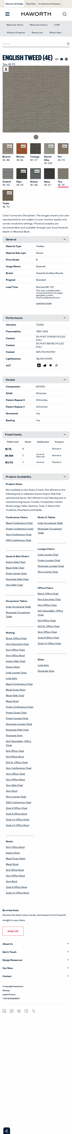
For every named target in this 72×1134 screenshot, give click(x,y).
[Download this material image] (6, 69)
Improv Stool (13, 666)
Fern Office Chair (15, 649)
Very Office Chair (15, 773)
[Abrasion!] (39, 365)
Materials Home (15, 24)
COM (56, 24)
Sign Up (13, 931)
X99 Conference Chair (18, 540)
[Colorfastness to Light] (51, 365)
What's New (56, 32)
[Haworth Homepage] (36, 14)
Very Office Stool (15, 779)
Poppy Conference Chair (19, 528)
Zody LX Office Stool (17, 825)
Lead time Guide (44, 303)
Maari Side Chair (15, 567)
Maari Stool (12, 701)
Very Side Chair (14, 584)
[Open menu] (7, 14)
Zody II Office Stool (16, 813)
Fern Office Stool (15, 655)
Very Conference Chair (19, 534)
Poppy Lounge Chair (17, 718)
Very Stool (11, 790)
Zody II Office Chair (16, 808)
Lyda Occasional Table (18, 606)
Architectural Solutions (49, 3)
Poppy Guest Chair (16, 573)
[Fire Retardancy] (45, 365)
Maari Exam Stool (15, 689)
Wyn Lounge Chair (16, 796)
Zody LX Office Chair (17, 819)
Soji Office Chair (15, 750)
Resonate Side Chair (17, 579)
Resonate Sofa (14, 735)
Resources (37, 32)
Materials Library (39, 24)
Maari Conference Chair (19, 523)
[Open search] (64, 14)
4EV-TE (9, 462)
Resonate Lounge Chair (19, 724)
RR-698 (9, 455)
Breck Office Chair (16, 638)
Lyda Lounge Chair (16, 672)
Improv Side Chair (15, 562)
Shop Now (30, 3)
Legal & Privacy (9, 994)
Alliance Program (16, 32)
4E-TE (8, 448)
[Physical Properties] (56, 365)
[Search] (68, 44)
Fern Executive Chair (17, 644)
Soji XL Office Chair (17, 762)
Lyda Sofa (11, 678)
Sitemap (6, 990)
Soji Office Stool (15, 756)
